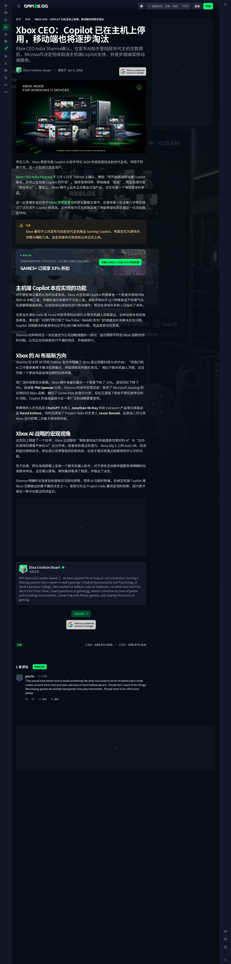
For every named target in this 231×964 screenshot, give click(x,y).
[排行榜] (225, 939)
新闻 (27, 19)
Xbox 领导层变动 (61, 202)
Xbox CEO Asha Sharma (34, 176)
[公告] (225, 931)
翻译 (57, 699)
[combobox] (141, 6)
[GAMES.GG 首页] (36, 6)
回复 (44, 699)
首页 (18, 19)
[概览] (225, 4)
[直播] (225, 947)
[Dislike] (33, 699)
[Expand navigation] (225, 959)
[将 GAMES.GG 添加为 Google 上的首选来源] (132, 71)
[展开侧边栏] (19, 6)
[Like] (27, 699)
